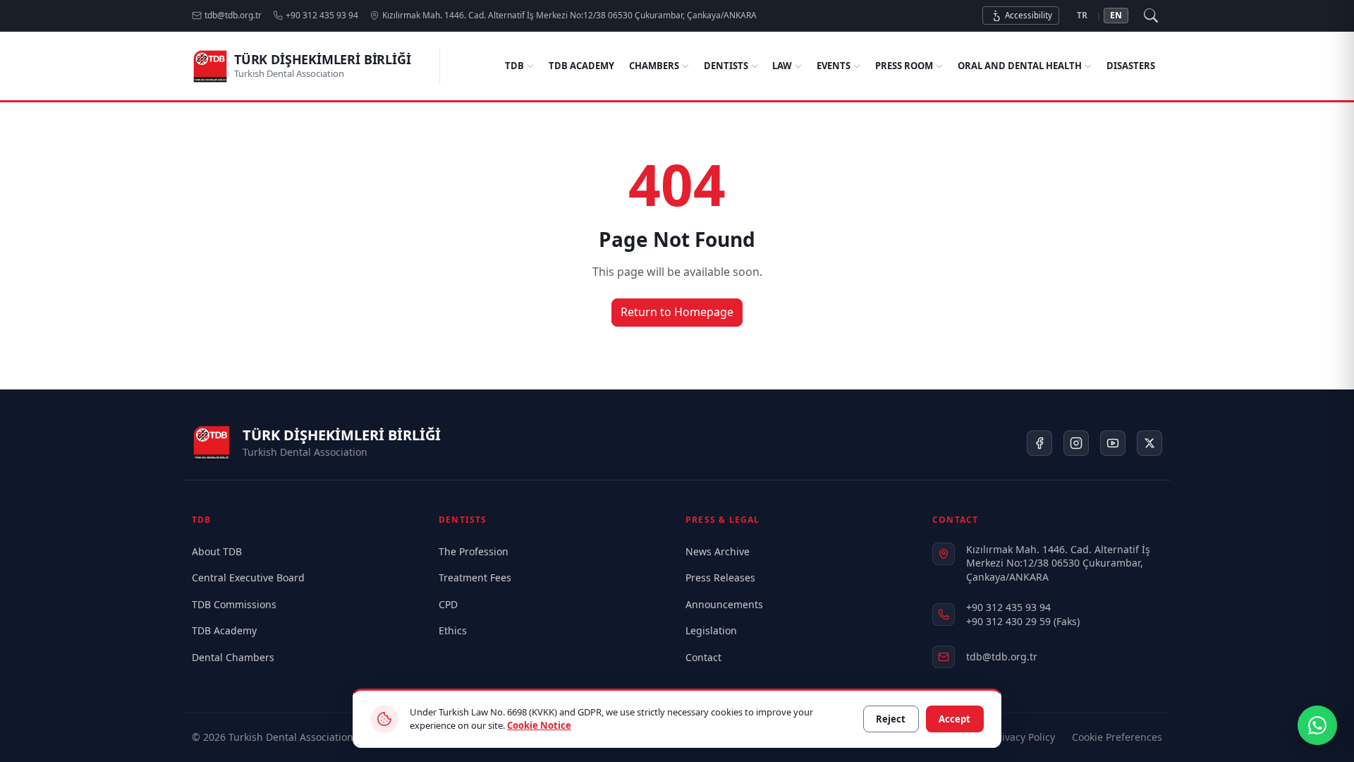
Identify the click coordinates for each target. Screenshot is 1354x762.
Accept (954, 719)
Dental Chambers (233, 657)
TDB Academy (581, 65)
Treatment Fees (475, 577)
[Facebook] (1039, 443)
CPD (448, 604)
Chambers (654, 65)
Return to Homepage (677, 312)
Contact (703, 657)
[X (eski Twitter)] (1149, 443)
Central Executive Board (248, 577)
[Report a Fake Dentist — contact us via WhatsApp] (1317, 725)
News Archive (717, 551)
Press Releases (720, 577)
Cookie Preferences (1117, 737)
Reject (890, 719)
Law (782, 65)
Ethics (453, 630)
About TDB (217, 551)
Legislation (711, 630)
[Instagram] (1076, 443)
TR (1082, 15)
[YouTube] (1113, 443)
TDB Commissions (234, 604)
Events (833, 65)
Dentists (726, 65)
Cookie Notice (539, 725)
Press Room (904, 65)
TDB (514, 65)
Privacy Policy (1023, 737)
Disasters (1130, 65)
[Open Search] (1151, 15)
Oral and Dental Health (1020, 65)
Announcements (724, 604)
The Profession (473, 551)
